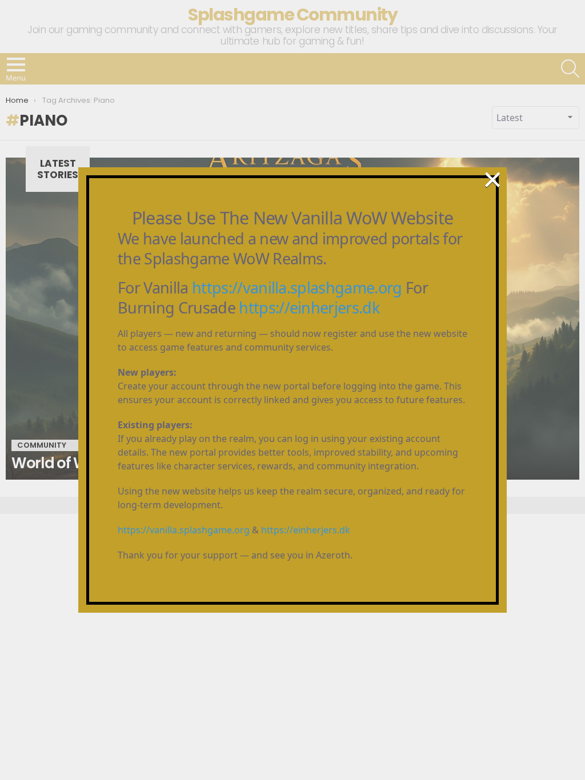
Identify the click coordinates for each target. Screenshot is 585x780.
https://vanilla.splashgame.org (297, 287)
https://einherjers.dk (309, 307)
